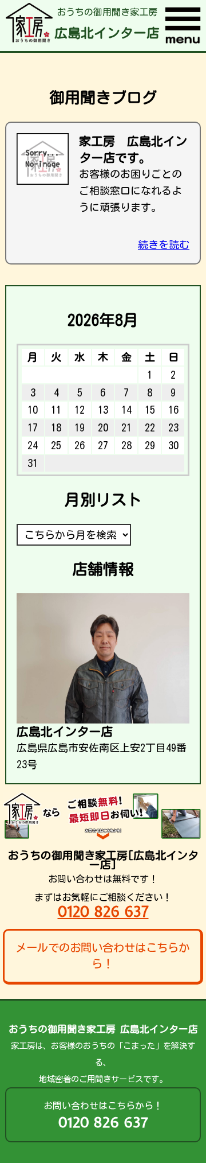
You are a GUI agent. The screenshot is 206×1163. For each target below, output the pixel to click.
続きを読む (163, 244)
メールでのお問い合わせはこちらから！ (102, 956)
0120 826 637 (103, 911)
